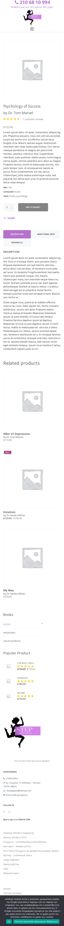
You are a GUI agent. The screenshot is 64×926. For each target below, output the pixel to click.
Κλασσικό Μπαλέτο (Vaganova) (18, 833)
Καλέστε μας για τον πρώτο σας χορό (32, 7)
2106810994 (12, 778)
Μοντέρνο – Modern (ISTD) (17, 846)
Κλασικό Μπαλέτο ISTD (15, 837)
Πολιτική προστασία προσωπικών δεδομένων (36, 921)
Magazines (9, 632)
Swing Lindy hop (11, 864)
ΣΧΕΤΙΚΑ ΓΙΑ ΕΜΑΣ (12, 893)
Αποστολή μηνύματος (17, 795)
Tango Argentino (11, 859)
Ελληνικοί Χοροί (11, 873)
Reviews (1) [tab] (16, 242)
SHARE (11, 218)
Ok (9, 921)
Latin (5, 868)
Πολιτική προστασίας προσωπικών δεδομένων (32, 761)
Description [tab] (17, 234)
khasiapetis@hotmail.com (18, 790)
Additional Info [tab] (46, 234)
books (18, 191)
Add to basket (33, 207)
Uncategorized (12, 641)
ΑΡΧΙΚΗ (7, 888)
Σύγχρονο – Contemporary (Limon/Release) (25, 841)
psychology (22, 196)
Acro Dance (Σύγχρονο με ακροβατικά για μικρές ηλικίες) (31, 850)
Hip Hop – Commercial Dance (17, 855)
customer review (33, 119)
